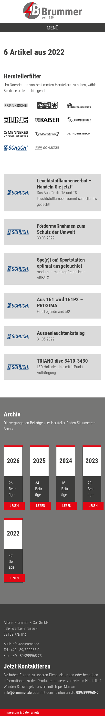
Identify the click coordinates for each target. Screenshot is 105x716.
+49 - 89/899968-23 (26, 655)
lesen (14, 506)
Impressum (11, 712)
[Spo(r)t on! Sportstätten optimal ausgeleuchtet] (18, 269)
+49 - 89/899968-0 (24, 650)
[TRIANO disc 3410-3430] (18, 367)
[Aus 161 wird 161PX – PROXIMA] (18, 306)
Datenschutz (30, 712)
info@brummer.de (25, 644)
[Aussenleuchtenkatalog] (18, 336)
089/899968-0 (87, 692)
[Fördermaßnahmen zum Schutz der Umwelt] (18, 232)
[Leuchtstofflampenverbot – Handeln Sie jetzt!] (18, 193)
